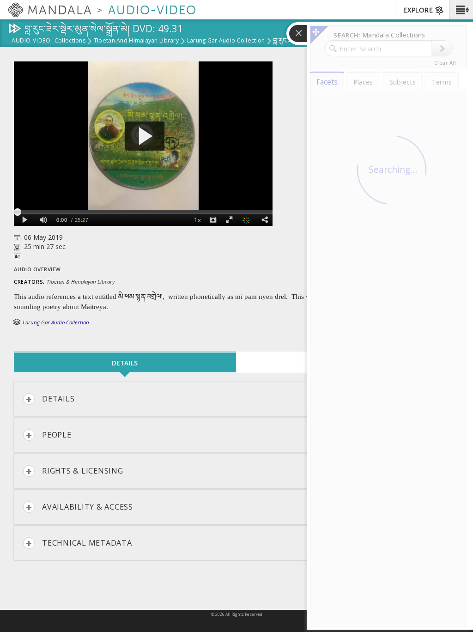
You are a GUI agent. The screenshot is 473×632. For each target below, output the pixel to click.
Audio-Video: (32, 41)
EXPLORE (418, 10)
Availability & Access (87, 507)
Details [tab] (125, 363)
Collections (70, 41)
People (57, 435)
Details (58, 399)
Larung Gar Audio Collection (226, 41)
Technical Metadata (87, 543)
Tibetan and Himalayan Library (136, 41)
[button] (461, 9)
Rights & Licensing (82, 471)
